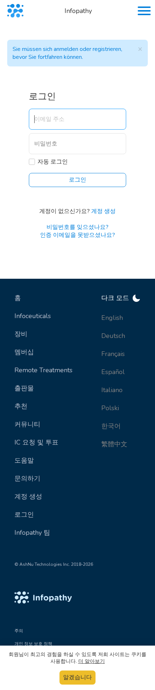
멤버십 (24, 352)
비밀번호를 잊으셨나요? (77, 227)
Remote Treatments (43, 370)
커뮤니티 (27, 424)
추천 (20, 406)
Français (113, 354)
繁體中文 (114, 444)
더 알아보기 (91, 661)
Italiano (112, 390)
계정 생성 (103, 211)
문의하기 (27, 478)
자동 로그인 (52, 162)
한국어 (111, 426)
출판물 (24, 388)
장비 (20, 334)
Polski (110, 408)
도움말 (24, 460)
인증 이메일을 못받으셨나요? (77, 235)
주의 (18, 631)
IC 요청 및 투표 (36, 442)
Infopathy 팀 (32, 532)
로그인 (24, 514)
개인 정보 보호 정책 (33, 644)
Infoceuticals (32, 316)
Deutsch (113, 335)
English (112, 317)
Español (113, 372)
